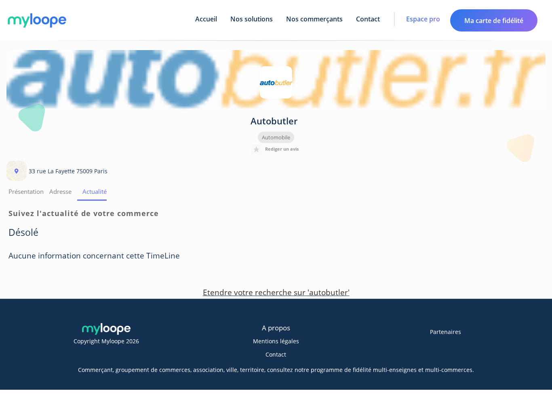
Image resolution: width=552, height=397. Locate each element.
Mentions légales (276, 341)
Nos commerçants (314, 19)
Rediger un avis (282, 149)
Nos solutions (251, 19)
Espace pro (423, 19)
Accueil (206, 19)
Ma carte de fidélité (493, 20)
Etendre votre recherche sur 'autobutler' (276, 292)
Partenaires (445, 332)
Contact (368, 19)
